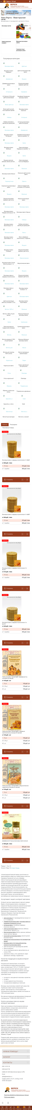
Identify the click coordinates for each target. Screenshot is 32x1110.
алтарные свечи (8, 925)
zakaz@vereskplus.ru (7, 1076)
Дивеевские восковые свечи (8, 84)
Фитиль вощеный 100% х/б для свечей (8, 340)
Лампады (23, 378)
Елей (23, 404)
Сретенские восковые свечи (23, 327)
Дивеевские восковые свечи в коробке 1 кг (23, 135)
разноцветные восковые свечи (12, 936)
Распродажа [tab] (13, 424)
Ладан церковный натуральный (23, 365)
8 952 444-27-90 (6, 1069)
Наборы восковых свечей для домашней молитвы (8, 123)
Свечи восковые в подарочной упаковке (8, 327)
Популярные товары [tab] (8, 427)
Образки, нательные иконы (8, 391)
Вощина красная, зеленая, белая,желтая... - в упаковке (8, 162)
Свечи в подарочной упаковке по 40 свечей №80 (23, 187)
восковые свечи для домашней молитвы (15, 943)
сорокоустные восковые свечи (12, 945)
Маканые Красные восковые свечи (23, 314)
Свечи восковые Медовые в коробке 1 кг (23, 148)
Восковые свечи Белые (8, 173)
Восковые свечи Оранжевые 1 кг (8, 237)
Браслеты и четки (8, 404)
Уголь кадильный (8, 378)
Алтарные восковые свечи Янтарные (23, 122)
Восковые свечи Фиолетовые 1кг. (8, 225)
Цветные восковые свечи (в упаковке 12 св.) (8, 301)
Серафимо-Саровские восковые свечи (23, 97)
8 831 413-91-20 (6, 1066)
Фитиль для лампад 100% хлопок (8, 352)
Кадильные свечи (8, 365)
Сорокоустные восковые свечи (8, 186)
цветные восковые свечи (11, 928)
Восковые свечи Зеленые (8, 148)
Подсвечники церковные (23, 391)
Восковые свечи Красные (23, 109)
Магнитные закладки (9, 416)
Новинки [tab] (4, 424)
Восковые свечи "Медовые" (8, 71)
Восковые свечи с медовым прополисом (8, 276)
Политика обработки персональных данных (16, 1095)
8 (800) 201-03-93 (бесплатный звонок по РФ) (13, 1072)
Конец (17, 868)
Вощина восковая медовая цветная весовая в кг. (24, 85)
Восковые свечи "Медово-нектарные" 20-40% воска (8, 213)
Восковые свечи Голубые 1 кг (23, 289)
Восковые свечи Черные (23, 212)
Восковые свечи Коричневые (23, 301)
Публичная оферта (9, 1097)
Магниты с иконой (23, 416)
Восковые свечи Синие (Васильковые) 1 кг (8, 263)
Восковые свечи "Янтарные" (8, 135)
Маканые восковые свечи (23, 199)
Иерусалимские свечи (23, 263)
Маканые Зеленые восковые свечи (23, 340)
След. (13, 868)
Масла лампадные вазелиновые (23, 352)
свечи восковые (8, 918)
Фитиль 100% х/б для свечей (8, 314)
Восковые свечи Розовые (8, 250)
